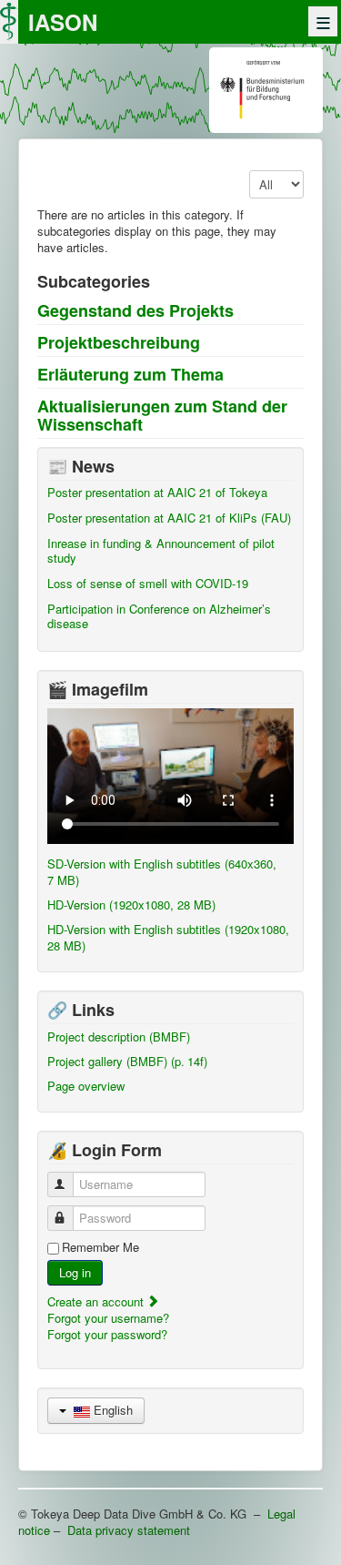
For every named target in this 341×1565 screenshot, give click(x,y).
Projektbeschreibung (118, 342)
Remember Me (100, 1247)
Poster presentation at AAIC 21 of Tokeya (157, 492)
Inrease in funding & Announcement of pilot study (161, 550)
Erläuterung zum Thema (130, 374)
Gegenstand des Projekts (135, 310)
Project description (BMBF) (118, 1036)
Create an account (97, 1301)
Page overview (86, 1085)
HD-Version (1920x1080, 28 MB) (131, 904)
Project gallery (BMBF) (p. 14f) (127, 1061)
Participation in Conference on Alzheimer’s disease (159, 616)
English (111, 1409)
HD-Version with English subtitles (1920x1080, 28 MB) (168, 937)
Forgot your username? (108, 1317)
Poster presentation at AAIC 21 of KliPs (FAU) (169, 517)
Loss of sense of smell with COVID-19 (147, 583)
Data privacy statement (128, 1530)
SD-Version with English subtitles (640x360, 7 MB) (161, 872)
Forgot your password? (107, 1334)
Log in (75, 1272)
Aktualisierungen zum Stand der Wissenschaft (162, 415)
